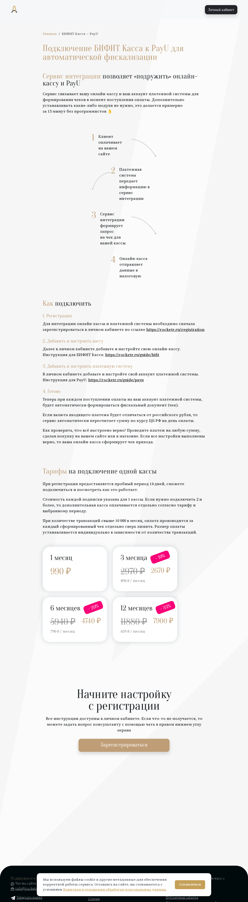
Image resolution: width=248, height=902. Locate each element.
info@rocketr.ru (28, 888)
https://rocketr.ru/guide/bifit (132, 354)
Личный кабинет (221, 10)
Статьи (94, 898)
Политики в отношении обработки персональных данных (114, 889)
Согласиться (190, 884)
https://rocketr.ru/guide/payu (116, 379)
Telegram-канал (29, 897)
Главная (50, 33)
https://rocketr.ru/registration (175, 329)
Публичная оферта (182, 897)
